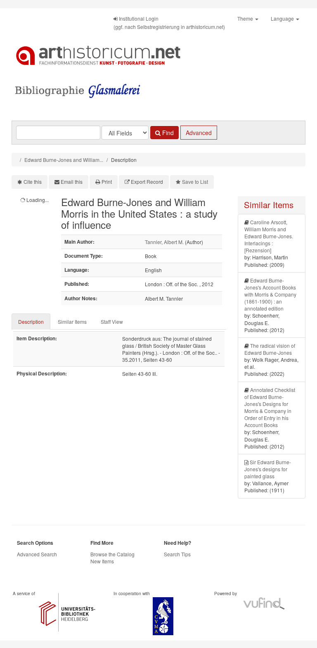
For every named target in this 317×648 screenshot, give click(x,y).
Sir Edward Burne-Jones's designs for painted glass (267, 468)
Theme (245, 18)
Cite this (33, 181)
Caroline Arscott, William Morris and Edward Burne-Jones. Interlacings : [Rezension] (268, 236)
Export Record (147, 181)
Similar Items (72, 321)
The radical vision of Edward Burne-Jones (269, 349)
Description (31, 321)
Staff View (112, 321)
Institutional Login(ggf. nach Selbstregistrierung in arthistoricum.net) (169, 22)
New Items (102, 561)
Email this (72, 181)
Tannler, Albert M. (164, 241)
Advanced (199, 132)
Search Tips (177, 554)
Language (283, 18)
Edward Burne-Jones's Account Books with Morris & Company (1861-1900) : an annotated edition (270, 294)
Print (107, 181)
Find (167, 132)
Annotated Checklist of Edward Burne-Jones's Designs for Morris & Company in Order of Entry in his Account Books (269, 407)
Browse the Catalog (112, 554)
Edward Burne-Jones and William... (63, 159)
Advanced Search (37, 554)
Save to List (195, 181)
